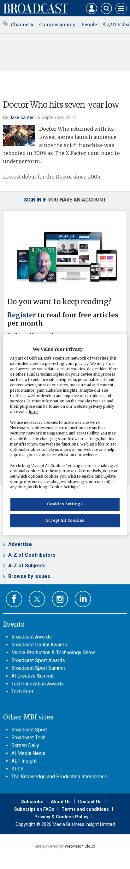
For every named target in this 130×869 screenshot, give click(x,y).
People (89, 24)
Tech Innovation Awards (37, 684)
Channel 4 (22, 24)
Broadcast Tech (28, 738)
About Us (61, 801)
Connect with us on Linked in (82, 599)
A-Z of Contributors (32, 555)
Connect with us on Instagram (60, 599)
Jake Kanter (21, 117)
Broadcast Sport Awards (38, 660)
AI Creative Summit (32, 676)
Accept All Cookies (64, 520)
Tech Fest (22, 692)
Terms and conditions (85, 809)
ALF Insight (24, 761)
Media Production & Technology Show (53, 653)
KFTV (17, 769)
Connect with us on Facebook (14, 599)
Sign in (32, 200)
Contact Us (90, 801)
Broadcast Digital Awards (39, 645)
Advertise (20, 544)
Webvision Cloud (80, 846)
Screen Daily (25, 745)
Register (21, 315)
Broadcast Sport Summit (38, 668)
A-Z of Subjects (27, 566)
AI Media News (28, 753)
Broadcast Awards (31, 637)
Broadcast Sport (29, 730)
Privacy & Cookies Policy (61, 816)
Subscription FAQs (34, 809)
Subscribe (32, 801)
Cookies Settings (65, 504)
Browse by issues (29, 576)
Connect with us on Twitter (37, 598)
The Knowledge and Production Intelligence (59, 777)
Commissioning (57, 24)
